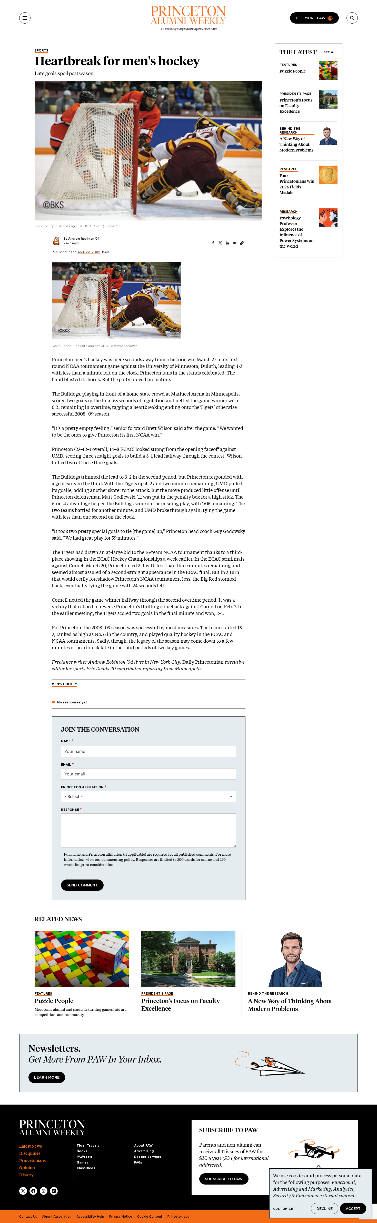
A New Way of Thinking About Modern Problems (296, 144)
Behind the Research (290, 130)
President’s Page (295, 93)
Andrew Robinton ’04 (84, 238)
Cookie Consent (149, 1216)
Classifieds (86, 1168)
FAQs (138, 1162)
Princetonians (32, 1160)
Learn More (46, 1077)
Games (82, 1162)
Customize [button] (283, 1208)
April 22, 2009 (88, 252)
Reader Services (148, 1156)
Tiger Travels (88, 1145)
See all (331, 52)
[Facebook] (33, 1191)
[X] (23, 1191)
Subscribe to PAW (224, 1179)
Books (82, 1151)
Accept (353, 1209)
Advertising (144, 1151)
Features (288, 64)
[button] (241, 243)
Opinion (27, 1167)
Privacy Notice (120, 1216)
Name (66, 741)
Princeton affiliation (82, 787)
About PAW (143, 1145)
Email (66, 764)
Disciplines (29, 1153)
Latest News (30, 1146)
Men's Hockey (64, 684)
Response (70, 809)
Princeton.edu (178, 1216)
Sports (41, 50)
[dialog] (320, 1193)
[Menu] (25, 18)
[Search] (352, 18)
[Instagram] (43, 1191)
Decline (324, 1209)
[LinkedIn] (54, 1191)
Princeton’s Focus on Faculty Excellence (296, 106)
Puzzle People (293, 71)
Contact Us (28, 1216)
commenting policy (118, 859)
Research (289, 169)
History (26, 1175)
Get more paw (311, 18)
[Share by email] (234, 243)
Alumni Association (56, 1216)
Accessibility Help (90, 1216)
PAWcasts (85, 1156)
